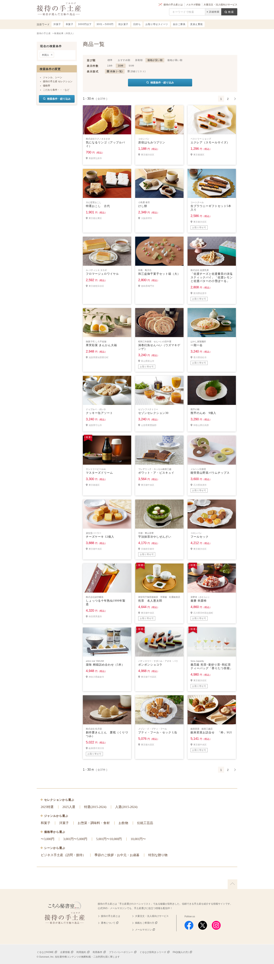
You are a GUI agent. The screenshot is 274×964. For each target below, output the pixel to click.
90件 (131, 65)
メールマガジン (143, 930)
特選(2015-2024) (95, 807)
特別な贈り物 (157, 855)
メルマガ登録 (193, 4)
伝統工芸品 (145, 823)
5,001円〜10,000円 (109, 839)
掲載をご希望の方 (144, 923)
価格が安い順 (154, 60)
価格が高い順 (174, 60)
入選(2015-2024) (126, 807)
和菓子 (45, 823)
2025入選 (68, 807)
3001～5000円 (105, 24)
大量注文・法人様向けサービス (220, 4)
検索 (231, 11)
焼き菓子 (123, 24)
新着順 (139, 60)
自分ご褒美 (179, 24)
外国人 (45, 55)
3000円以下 (85, 24)
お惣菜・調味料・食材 (94, 823)
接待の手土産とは (173, 4)
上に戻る (232, 884)
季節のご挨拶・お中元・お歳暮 (116, 855)
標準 (110, 60)
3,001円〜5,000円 (75, 839)
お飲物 (123, 823)
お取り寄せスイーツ (156, 24)
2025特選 (47, 807)
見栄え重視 (196, 24)
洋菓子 (64, 823)
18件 (110, 65)
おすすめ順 (124, 60)
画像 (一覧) (116, 71)
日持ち (137, 24)
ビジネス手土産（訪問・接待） (63, 855)
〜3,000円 (47, 839)
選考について (108, 923)
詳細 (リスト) (138, 71)
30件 (121, 65)
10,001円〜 (138, 839)
